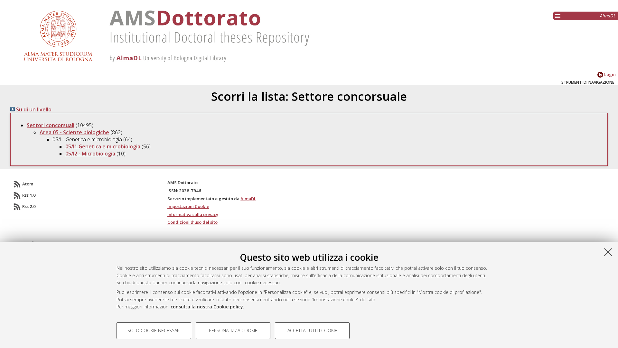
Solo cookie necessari (154, 330)
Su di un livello (33, 109)
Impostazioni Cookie (188, 206)
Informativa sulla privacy (192, 214)
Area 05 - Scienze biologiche (74, 132)
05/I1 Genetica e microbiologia (102, 146)
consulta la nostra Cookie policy (207, 307)
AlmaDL (608, 16)
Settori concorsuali (50, 125)
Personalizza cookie (233, 330)
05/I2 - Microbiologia (90, 153)
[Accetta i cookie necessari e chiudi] (608, 252)
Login (609, 74)
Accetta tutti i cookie (312, 330)
